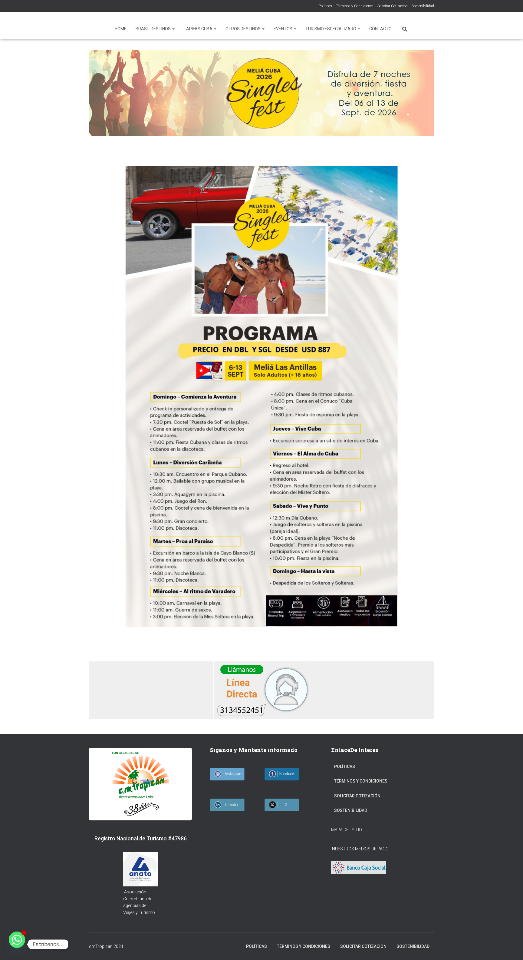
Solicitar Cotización (392, 6)
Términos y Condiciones (354, 6)
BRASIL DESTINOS (154, 28)
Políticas (325, 6)
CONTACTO (380, 28)
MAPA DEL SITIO (346, 829)
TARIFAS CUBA (198, 28)
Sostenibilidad (423, 6)
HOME (121, 28)
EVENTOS (283, 28)
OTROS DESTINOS (243, 28)
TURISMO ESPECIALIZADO (331, 28)
